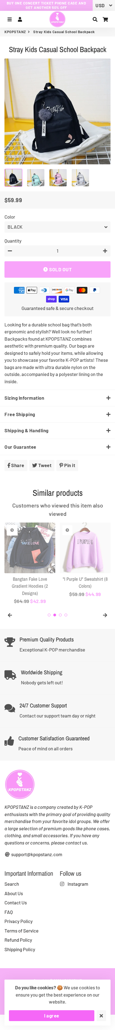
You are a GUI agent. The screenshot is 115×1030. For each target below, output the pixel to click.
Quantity (12, 240)
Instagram (77, 884)
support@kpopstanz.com (36, 854)
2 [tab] (54, 615)
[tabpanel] (29, 564)
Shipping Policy (19, 949)
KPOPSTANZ (15, 32)
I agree (51, 1015)
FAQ (8, 912)
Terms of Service (21, 930)
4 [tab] (65, 615)
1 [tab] (49, 615)
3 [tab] (60, 615)
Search (11, 884)
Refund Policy (18, 940)
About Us (13, 893)
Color (9, 216)
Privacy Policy (18, 921)
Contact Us (15, 902)
